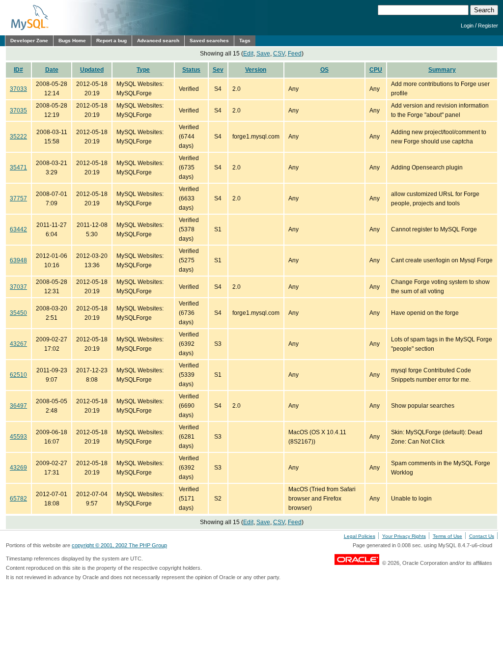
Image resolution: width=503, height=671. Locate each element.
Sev (218, 69)
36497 (18, 405)
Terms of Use (447, 536)
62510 (18, 374)
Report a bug (111, 40)
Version (255, 69)
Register (488, 25)
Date (51, 69)
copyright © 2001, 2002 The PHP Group (119, 545)
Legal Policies (359, 536)
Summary (442, 69)
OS (324, 69)
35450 (18, 312)
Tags (245, 40)
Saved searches (209, 40)
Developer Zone (29, 40)
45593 (18, 436)
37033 (18, 88)
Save (263, 53)
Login (467, 25)
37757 (18, 198)
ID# (18, 69)
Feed (295, 53)
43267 (18, 343)
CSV (279, 53)
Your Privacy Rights (404, 536)
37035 (18, 110)
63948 (18, 260)
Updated (92, 69)
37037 (18, 286)
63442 (18, 229)
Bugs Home (72, 40)
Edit (248, 53)
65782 (18, 498)
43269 (18, 467)
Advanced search (158, 40)
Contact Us (481, 536)
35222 (18, 136)
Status (191, 69)
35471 (18, 167)
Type (143, 69)
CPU (375, 69)
